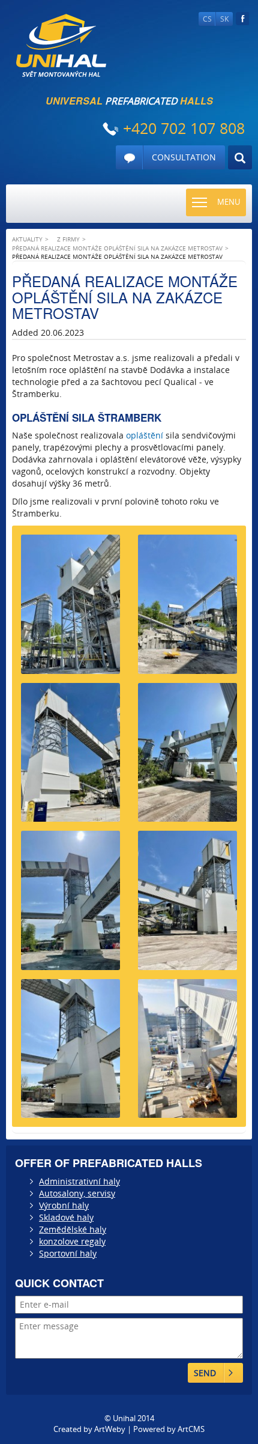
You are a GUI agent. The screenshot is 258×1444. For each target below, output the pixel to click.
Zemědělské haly (72, 1229)
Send (205, 1373)
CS (207, 19)
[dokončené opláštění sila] (187, 609)
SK (224, 19)
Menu (228, 201)
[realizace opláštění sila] (187, 1053)
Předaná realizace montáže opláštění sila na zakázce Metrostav (117, 248)
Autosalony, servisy (77, 1193)
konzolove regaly (72, 1241)
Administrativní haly (79, 1181)
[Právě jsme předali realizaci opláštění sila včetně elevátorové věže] (70, 757)
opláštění (144, 435)
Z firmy (68, 239)
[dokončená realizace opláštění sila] (70, 905)
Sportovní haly (68, 1253)
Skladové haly (66, 1217)
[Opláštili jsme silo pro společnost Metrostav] (70, 609)
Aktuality (27, 239)
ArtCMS (191, 1429)
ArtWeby (109, 1429)
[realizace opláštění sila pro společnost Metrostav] (187, 905)
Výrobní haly (64, 1205)
